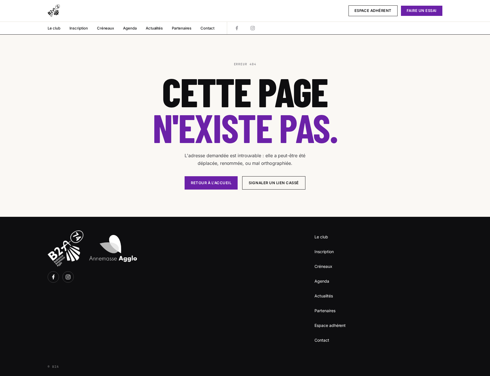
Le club (54, 28)
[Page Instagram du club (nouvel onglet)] (252, 28)
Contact (207, 28)
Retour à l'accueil (211, 182)
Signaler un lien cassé (274, 182)
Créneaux (105, 28)
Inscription (78, 28)
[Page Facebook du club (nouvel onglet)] (237, 28)
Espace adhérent (373, 10)
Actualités (154, 28)
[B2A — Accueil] (54, 11)
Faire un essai (422, 10)
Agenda (130, 28)
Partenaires (181, 28)
